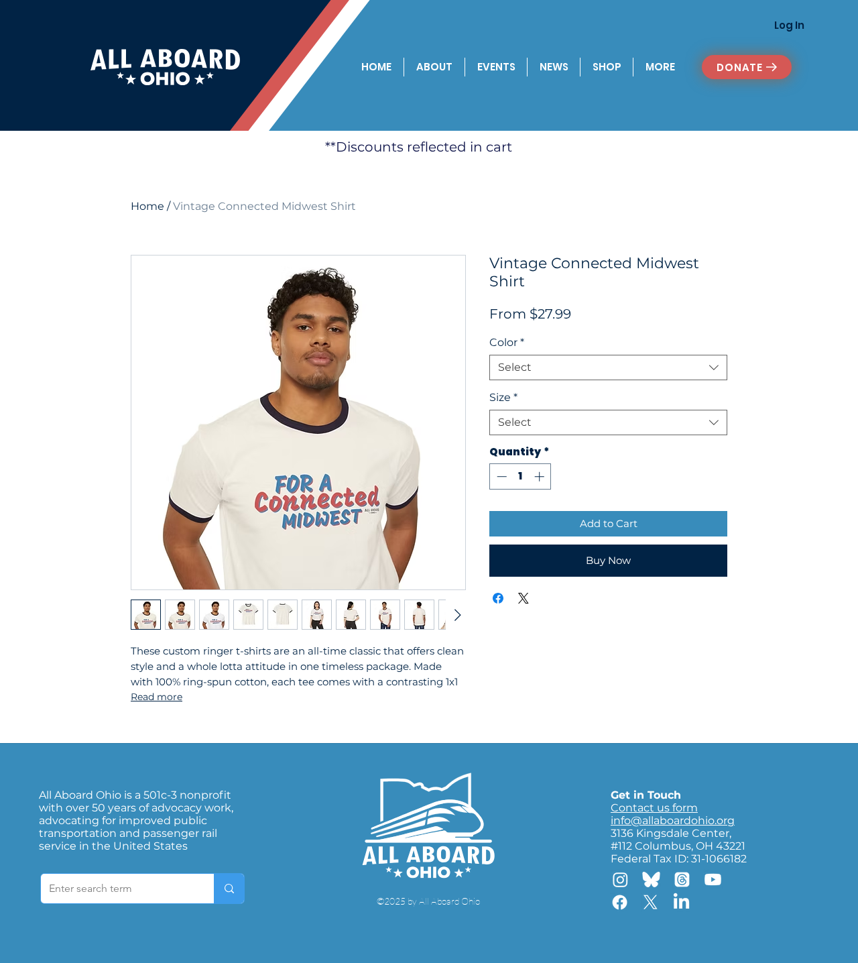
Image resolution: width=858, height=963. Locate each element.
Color (506, 342)
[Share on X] (523, 598)
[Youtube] (713, 879)
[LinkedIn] (681, 902)
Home (147, 206)
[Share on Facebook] (498, 598)
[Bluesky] (651, 879)
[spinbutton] (520, 476)
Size (503, 397)
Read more (156, 697)
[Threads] (682, 879)
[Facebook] (619, 902)
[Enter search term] (229, 888)
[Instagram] (620, 879)
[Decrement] (500, 476)
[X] (650, 902)
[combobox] (608, 367)
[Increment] (541, 476)
